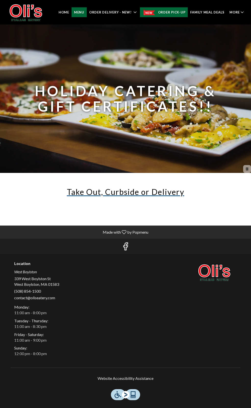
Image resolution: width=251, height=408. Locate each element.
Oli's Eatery (214, 272)
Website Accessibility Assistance (125, 378)
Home (64, 12)
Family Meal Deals (207, 12)
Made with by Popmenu (76, 232)
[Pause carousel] (247, 169)
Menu (79, 12)
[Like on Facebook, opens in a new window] (125, 247)
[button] (113, 12)
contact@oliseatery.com (34, 297)
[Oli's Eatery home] (26, 12)
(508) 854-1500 (27, 291)
